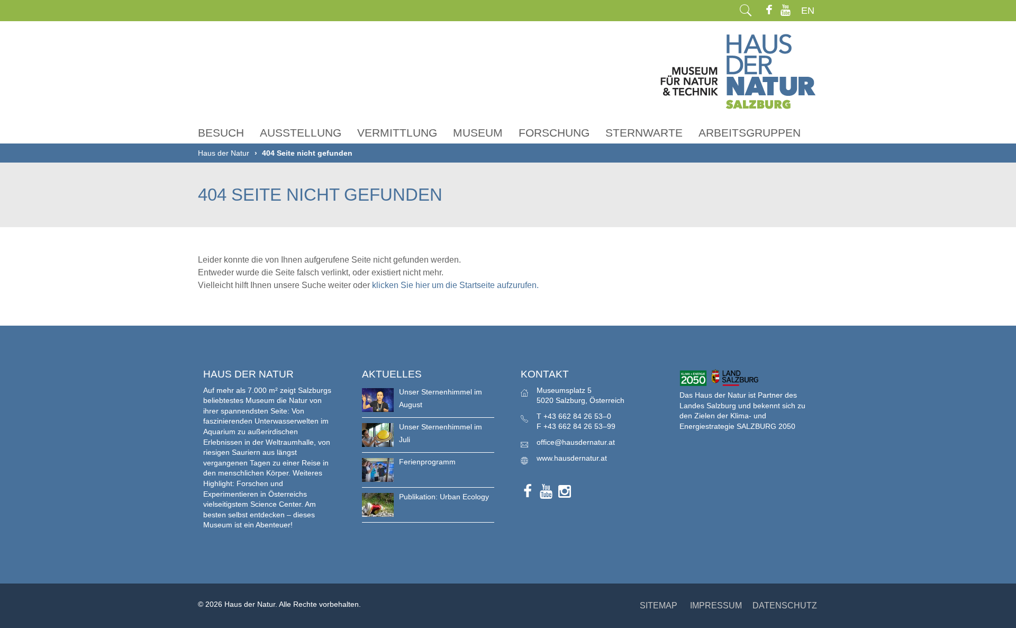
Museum (478, 133)
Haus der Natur (223, 153)
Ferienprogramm (427, 461)
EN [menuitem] (807, 10)
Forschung (554, 133)
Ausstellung (300, 133)
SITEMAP (658, 605)
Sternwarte (644, 133)
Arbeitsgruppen (749, 133)
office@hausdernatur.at (576, 442)
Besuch (221, 133)
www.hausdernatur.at (572, 458)
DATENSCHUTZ (784, 605)
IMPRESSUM (716, 605)
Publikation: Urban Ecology (444, 496)
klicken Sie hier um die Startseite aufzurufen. (455, 285)
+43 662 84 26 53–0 (577, 416)
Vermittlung (397, 133)
